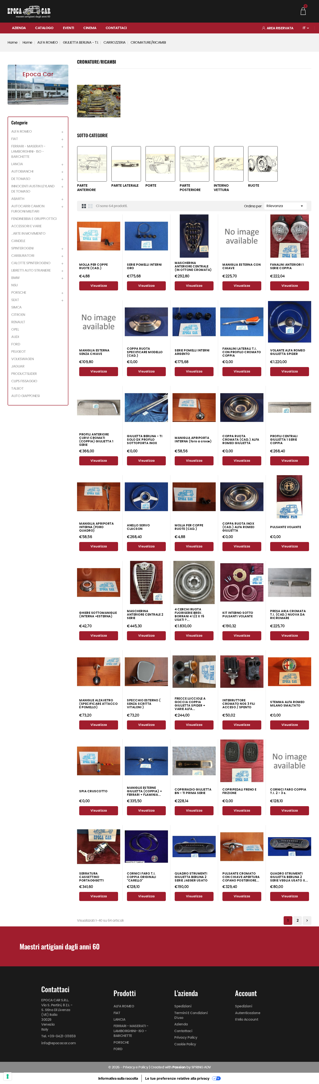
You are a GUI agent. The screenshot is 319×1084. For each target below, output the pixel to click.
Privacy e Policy (135, 1067)
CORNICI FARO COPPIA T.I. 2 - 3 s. (288, 791)
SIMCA (16, 307)
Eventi (68, 28)
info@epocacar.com (58, 1043)
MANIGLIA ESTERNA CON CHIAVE (241, 266)
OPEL (15, 329)
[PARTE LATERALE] (126, 164)
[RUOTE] (263, 164)
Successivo (307, 920)
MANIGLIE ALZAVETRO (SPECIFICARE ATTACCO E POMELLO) (98, 704)
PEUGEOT (18, 351)
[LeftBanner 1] (38, 85)
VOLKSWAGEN (22, 359)
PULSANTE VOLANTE (285, 527)
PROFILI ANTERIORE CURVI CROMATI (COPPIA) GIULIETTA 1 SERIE (96, 439)
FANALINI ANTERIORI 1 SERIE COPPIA (287, 266)
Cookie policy (185, 1044)
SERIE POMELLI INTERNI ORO (144, 266)
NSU (14, 285)
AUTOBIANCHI (22, 171)
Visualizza (98, 285)
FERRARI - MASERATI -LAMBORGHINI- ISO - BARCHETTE (28, 151)
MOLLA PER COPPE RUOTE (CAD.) (93, 266)
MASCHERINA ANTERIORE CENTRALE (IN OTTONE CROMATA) (193, 266)
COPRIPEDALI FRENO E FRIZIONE (239, 791)
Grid (84, 206)
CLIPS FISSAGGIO (24, 381)
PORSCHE (18, 292)
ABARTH (17, 199)
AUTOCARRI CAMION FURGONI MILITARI (27, 208)
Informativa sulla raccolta (118, 1078)
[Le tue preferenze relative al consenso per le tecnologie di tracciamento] (7, 1076)
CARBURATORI (22, 255)
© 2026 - (115, 1067)
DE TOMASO (20, 179)
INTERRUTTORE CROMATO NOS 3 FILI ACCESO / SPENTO (238, 704)
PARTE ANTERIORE (86, 188)
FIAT (14, 139)
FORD (15, 344)
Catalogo (44, 28)
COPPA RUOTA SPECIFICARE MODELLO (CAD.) (145, 352)
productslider (24, 374)
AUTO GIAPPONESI (25, 396)
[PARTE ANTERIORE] (92, 164)
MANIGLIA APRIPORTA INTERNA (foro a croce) (193, 439)
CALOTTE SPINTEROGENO (30, 263)
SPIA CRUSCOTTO (93, 791)
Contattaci (116, 28)
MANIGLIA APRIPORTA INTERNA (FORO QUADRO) (96, 527)
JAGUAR (17, 366)
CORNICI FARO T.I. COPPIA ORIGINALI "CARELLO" (141, 877)
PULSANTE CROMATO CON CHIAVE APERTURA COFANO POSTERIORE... (241, 877)
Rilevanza (285, 206)
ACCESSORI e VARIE (26, 226)
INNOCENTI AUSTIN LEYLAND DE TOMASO (32, 189)
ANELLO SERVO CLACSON (138, 527)
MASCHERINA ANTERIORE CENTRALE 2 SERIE (145, 615)
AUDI (15, 337)
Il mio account (246, 1019)
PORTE (150, 185)
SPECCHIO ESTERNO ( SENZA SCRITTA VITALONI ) (144, 704)
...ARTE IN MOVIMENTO (28, 233)
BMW (15, 278)
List (90, 206)
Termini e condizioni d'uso (190, 1015)
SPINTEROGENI (22, 248)
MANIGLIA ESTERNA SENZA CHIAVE (94, 352)
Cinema (89, 28)
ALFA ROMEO (21, 131)
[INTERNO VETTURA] (228, 164)
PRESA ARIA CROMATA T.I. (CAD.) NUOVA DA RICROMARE (288, 615)
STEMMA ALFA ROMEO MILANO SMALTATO (287, 703)
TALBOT (17, 388)
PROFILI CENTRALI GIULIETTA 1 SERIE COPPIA (284, 440)
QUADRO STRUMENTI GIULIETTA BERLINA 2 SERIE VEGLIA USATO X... (289, 877)
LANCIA (17, 164)
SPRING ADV (201, 1067)
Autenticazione (247, 1013)
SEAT (15, 300)
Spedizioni (182, 1006)
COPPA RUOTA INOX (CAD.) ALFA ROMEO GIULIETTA (238, 527)
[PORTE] (160, 164)
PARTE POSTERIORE (190, 188)
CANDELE (18, 241)
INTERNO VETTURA (221, 188)
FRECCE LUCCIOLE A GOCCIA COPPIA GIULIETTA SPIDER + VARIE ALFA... (190, 704)
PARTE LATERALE (125, 185)
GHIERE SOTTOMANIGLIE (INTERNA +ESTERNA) (98, 614)
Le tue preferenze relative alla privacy (177, 1078)
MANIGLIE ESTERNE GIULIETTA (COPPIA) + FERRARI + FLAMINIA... (144, 791)
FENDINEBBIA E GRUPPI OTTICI (34, 219)
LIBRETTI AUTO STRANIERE (31, 270)
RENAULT (18, 322)
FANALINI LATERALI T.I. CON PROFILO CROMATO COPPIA (241, 352)
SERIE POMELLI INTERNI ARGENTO (192, 352)
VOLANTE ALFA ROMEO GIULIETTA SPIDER (287, 352)
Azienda (19, 28)
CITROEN (18, 314)
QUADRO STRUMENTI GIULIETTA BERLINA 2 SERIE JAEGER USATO (191, 877)
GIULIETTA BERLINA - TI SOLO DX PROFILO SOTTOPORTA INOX (144, 440)
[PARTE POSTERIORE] (194, 164)
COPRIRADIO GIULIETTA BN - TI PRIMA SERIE (193, 791)
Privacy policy (185, 1037)
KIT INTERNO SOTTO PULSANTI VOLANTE (237, 614)
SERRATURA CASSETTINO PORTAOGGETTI (91, 877)
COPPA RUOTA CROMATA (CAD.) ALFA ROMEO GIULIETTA (240, 440)
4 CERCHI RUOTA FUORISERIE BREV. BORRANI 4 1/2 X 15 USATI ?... (189, 614)
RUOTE (253, 185)
